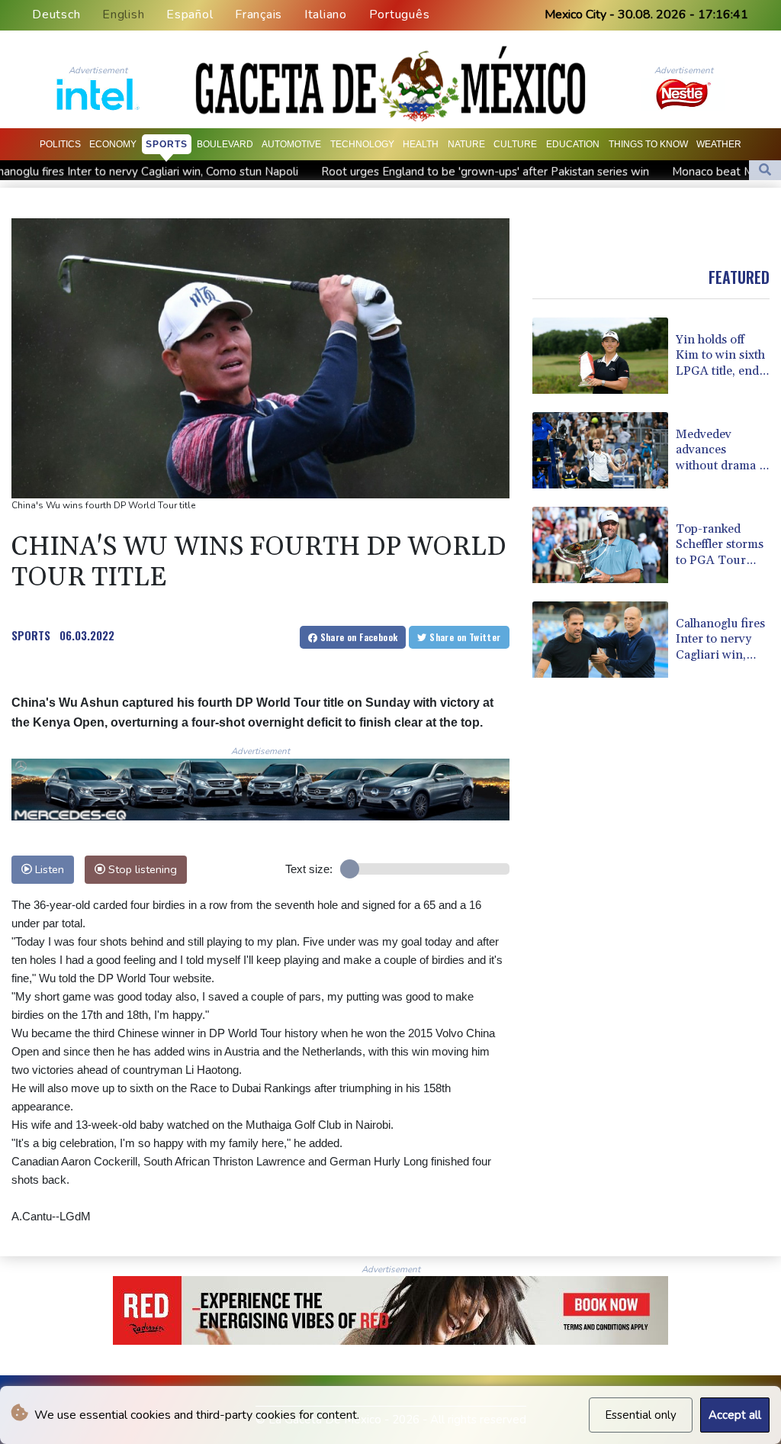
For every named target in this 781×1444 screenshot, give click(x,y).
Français (258, 14)
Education (572, 144)
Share (357, 636)
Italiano (325, 14)
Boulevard (225, 144)
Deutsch (56, 14)
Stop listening (141, 869)
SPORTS (30, 635)
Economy (113, 144)
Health (421, 144)
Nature (466, 144)
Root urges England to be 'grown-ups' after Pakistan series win (387, 171)
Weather (718, 144)
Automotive (291, 144)
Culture (515, 144)
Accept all (735, 1415)
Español (189, 14)
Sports (167, 144)
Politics (60, 144)
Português (399, 14)
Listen (48, 869)
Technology (362, 144)
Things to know (648, 144)
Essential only (641, 1415)
